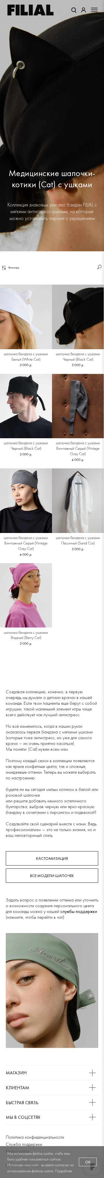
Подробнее (63, 1170)
